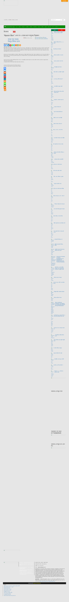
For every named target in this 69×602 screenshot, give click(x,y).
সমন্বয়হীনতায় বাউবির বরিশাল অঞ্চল (59, 335)
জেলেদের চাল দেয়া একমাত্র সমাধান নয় (59, 328)
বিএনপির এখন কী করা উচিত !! (58, 365)
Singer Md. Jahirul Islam (59, 291)
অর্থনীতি (31, 26)
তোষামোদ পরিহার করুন (57, 106)
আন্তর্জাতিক (34, 26)
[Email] (18, 45)
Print (14, 31)
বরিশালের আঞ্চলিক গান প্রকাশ (58, 55)
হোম (16, 26)
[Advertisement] (42, 9)
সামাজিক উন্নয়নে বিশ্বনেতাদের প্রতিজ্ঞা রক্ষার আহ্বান (59, 249)
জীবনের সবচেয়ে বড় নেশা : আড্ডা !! (58, 195)
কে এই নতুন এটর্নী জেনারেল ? (58, 79)
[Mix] (5, 81)
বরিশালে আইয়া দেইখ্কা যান (58, 123)
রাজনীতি (27, 26)
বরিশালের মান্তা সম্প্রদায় (58, 277)
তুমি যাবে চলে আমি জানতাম (57, 164)
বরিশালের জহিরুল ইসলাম (57, 297)
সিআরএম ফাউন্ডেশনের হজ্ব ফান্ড (60, 204)
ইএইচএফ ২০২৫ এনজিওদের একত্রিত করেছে (58, 371)
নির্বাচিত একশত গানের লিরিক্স (58, 117)
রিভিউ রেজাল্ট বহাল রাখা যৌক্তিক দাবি (59, 223)
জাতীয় (19, 26)
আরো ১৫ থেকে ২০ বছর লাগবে (58, 129)
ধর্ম (52, 26)
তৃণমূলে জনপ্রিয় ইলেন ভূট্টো (58, 353)
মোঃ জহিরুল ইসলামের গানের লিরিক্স (59, 137)
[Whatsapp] (12, 45)
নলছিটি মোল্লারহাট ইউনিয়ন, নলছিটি (58, 244)
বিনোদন (39, 26)
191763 (11, 31)
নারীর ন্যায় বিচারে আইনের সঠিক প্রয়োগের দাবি (59, 92)
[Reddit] (5, 73)
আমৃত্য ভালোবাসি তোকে (57, 183)
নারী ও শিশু (49, 26)
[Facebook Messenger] (14, 45)
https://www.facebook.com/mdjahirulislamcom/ (47, 581)
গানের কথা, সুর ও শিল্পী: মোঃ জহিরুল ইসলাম (59, 282)
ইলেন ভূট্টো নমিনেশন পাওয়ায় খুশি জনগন (59, 231)
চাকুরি (45, 26)
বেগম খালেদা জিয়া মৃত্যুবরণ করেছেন (59, 208)
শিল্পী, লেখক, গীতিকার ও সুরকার (58, 176)
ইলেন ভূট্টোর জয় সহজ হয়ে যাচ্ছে (58, 144)
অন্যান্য (56, 26)
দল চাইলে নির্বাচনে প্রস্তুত (58, 348)
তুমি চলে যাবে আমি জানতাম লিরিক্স (58, 188)
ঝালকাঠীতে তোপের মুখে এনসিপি (59, 359)
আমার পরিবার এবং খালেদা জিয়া (58, 215)
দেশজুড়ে (23, 26)
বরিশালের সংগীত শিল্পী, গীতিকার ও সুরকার (59, 152)
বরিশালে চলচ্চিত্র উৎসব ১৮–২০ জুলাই (59, 42)
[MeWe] (5, 79)
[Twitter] (7, 45)
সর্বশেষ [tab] (55, 30)
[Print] (16, 45)
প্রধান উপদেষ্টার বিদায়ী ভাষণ (58, 111)
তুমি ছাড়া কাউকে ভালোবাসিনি (58, 159)
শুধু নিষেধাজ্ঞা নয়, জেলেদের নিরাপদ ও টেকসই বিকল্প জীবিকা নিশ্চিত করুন (59, 315)
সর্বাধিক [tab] (62, 30)
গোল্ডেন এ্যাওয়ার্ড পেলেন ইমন (58, 61)
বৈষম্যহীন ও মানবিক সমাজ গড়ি (58, 99)
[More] (20, 45)
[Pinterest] (10, 45)
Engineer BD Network (37, 583)
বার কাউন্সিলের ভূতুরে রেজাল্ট (58, 86)
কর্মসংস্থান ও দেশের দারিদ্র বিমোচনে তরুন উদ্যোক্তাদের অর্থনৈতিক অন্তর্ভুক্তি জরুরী (59, 268)
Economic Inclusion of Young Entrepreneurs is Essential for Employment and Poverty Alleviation (61, 259)
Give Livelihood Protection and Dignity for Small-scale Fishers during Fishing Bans (60, 304)
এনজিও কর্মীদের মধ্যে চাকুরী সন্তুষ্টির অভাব (59, 340)
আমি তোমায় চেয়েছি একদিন (57, 170)
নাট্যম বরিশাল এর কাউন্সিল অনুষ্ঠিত (59, 71)
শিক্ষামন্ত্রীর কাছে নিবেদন (58, 67)
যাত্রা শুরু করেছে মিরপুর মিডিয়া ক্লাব (14, 40)
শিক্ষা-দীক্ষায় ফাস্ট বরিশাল (57, 49)
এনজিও (42, 26)
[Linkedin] (8, 45)
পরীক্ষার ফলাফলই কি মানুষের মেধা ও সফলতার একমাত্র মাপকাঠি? (59, 32)
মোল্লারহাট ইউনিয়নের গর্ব (58, 239)
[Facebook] (5, 45)
